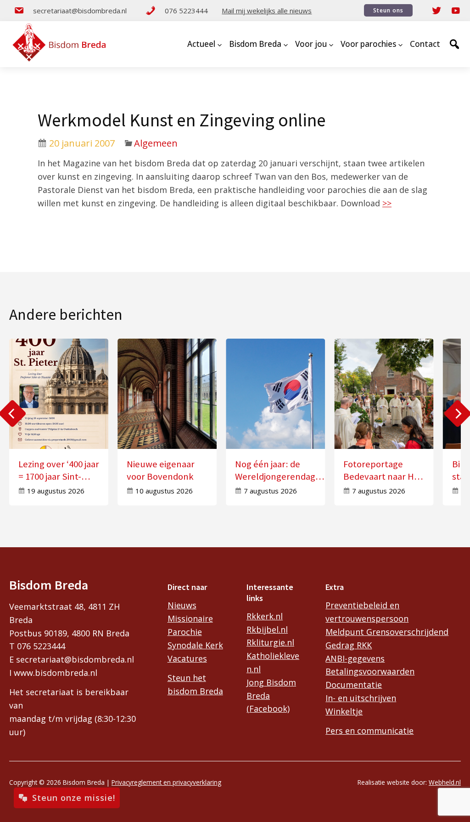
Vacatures (187, 658)
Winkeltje (344, 711)
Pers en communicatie (369, 730)
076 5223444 (186, 10)
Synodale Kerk (195, 645)
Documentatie (353, 684)
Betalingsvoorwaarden (369, 671)
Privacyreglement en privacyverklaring (166, 782)
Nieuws (182, 605)
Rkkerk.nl (264, 616)
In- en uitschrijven (360, 697)
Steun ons (388, 10)
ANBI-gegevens (355, 658)
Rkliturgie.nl (270, 642)
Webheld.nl (445, 782)
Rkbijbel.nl (267, 629)
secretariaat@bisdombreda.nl (80, 10)
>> (387, 203)
